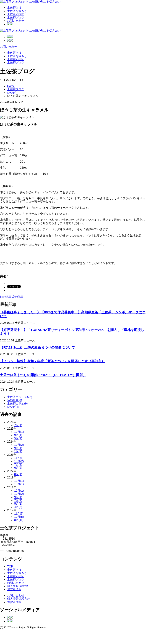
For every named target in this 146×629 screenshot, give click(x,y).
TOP (10, 566)
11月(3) (18, 513)
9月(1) (18, 435)
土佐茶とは (14, 7)
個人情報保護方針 (18, 586)
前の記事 (5, 296)
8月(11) (18, 519)
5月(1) (18, 438)
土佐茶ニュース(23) (19, 396)
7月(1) (18, 425)
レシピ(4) (13, 406)
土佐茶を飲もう (17, 10)
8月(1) (18, 474)
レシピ (11, 92)
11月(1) (18, 457)
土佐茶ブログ (15, 17)
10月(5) (19, 516)
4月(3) (18, 506)
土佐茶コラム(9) (17, 403)
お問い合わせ (15, 20)
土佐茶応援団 (15, 14)
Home (11, 86)
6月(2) (18, 467)
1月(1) (18, 451)
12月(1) (19, 480)
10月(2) (19, 444)
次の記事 (18, 296)
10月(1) (19, 431)
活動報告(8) (14, 400)
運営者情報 (14, 589)
